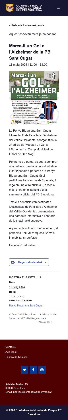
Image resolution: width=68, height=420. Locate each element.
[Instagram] (42, 370)
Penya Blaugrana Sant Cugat (25, 305)
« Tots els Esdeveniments (26, 25)
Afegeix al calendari (29, 262)
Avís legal (11, 351)
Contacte (10, 346)
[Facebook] (33, 370)
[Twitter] (24, 370)
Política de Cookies (16, 356)
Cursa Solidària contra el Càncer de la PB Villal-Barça (23, 316)
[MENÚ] (58, 7)
